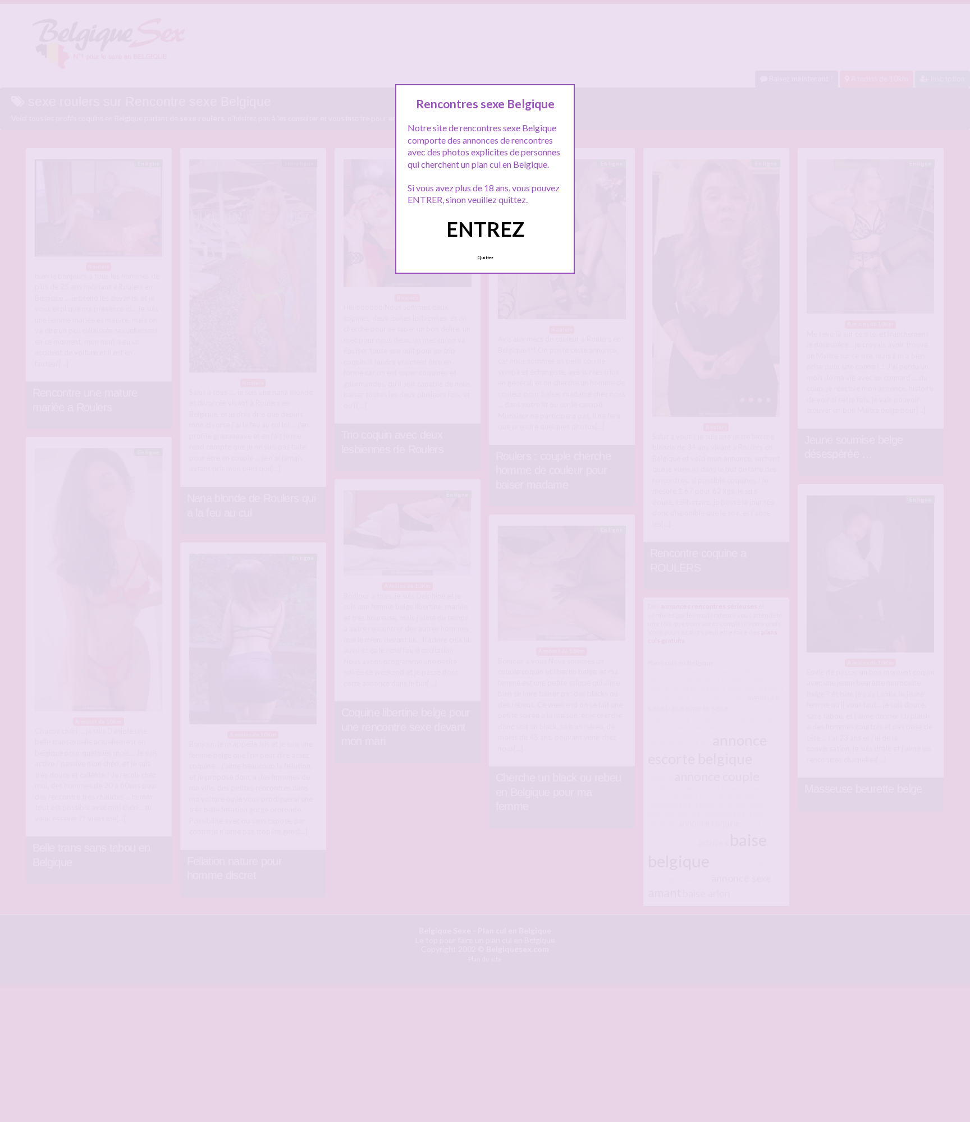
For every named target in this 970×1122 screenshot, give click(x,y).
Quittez (485, 257)
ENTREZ (485, 229)
